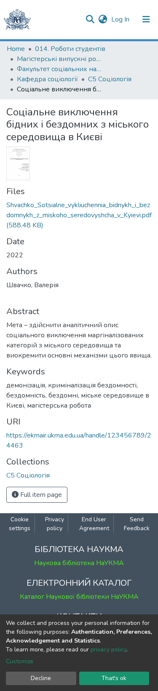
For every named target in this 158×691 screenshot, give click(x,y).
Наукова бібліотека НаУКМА (79, 563)
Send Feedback (137, 523)
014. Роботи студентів (70, 48)
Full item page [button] (40, 494)
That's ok (114, 678)
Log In (121, 19)
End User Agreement (94, 523)
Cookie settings (19, 523)
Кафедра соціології (47, 79)
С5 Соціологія (109, 79)
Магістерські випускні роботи (59, 59)
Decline (41, 678)
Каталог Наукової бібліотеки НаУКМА (79, 596)
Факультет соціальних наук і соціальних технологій (59, 69)
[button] (103, 19)
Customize (19, 661)
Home (16, 48)
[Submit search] (90, 19)
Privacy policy (54, 523)
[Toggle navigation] (146, 19)
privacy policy (108, 650)
